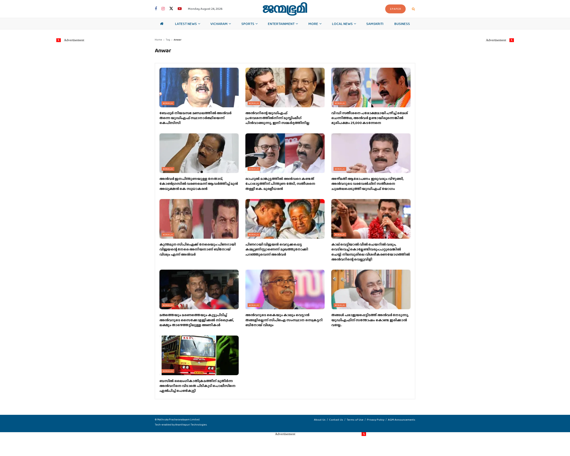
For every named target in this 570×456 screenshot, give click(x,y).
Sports (247, 23)
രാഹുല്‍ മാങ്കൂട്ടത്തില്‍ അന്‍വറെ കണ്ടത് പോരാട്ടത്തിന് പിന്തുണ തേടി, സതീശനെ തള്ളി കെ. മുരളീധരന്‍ (280, 183)
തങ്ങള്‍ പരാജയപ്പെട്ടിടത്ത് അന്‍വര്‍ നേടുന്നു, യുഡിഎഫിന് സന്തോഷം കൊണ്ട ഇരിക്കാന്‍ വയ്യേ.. (370, 320)
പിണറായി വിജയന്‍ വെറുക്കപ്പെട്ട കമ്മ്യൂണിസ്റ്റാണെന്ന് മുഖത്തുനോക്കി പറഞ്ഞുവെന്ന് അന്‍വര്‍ (276, 249)
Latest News (186, 23)
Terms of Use (355, 419)
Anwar (178, 40)
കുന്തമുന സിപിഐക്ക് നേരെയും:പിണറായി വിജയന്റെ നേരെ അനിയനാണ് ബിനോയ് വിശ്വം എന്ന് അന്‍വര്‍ (197, 249)
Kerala (168, 103)
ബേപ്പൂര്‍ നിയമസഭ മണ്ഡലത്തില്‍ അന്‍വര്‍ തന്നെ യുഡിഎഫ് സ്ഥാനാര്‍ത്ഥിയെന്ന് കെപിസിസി (195, 118)
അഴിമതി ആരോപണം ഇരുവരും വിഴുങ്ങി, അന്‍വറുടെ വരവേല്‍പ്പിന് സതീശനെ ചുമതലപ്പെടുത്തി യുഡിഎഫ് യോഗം (367, 183)
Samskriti (374, 23)
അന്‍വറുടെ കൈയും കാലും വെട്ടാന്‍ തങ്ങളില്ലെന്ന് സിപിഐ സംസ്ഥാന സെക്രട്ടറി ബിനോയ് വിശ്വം (283, 320)
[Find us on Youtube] (180, 9)
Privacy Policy (375, 419)
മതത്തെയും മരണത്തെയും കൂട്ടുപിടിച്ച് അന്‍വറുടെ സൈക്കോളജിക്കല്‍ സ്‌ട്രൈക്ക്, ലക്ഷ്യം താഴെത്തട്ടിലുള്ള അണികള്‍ (196, 320)
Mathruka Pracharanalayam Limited (178, 419)
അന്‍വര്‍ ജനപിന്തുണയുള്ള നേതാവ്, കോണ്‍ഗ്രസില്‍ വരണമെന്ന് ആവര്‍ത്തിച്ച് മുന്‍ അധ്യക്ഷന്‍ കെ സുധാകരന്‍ (198, 183)
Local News (342, 23)
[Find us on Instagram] (163, 9)
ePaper (395, 9)
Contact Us (336, 419)
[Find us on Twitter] (171, 9)
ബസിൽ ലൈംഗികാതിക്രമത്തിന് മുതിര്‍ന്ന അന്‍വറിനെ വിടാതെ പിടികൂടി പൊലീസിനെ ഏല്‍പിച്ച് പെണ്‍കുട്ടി (197, 385)
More (313, 23)
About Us (320, 419)
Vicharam (219, 23)
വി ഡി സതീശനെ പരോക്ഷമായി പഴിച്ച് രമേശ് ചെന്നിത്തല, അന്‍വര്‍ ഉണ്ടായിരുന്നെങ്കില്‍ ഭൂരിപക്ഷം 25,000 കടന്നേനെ (369, 118)
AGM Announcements (401, 419)
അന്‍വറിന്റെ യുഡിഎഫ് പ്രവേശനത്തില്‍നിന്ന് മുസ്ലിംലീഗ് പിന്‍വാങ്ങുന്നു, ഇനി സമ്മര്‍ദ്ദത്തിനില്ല (277, 118)
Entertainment (281, 23)
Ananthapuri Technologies (191, 425)
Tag (168, 40)
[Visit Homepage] (285, 9)
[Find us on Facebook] (156, 9)
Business (402, 23)
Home (158, 40)
